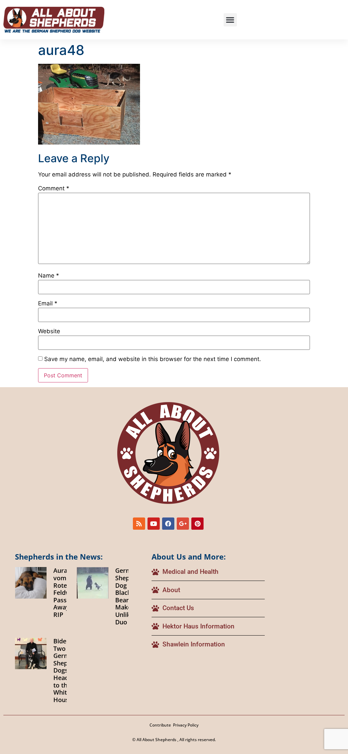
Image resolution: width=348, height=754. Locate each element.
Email (47, 303)
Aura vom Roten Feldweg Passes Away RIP (65, 592)
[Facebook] (168, 523)
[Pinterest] (197, 523)
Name (48, 276)
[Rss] (139, 523)
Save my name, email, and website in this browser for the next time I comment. (152, 359)
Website (49, 331)
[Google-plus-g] (183, 523)
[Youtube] (153, 523)
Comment (53, 188)
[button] (230, 19)
